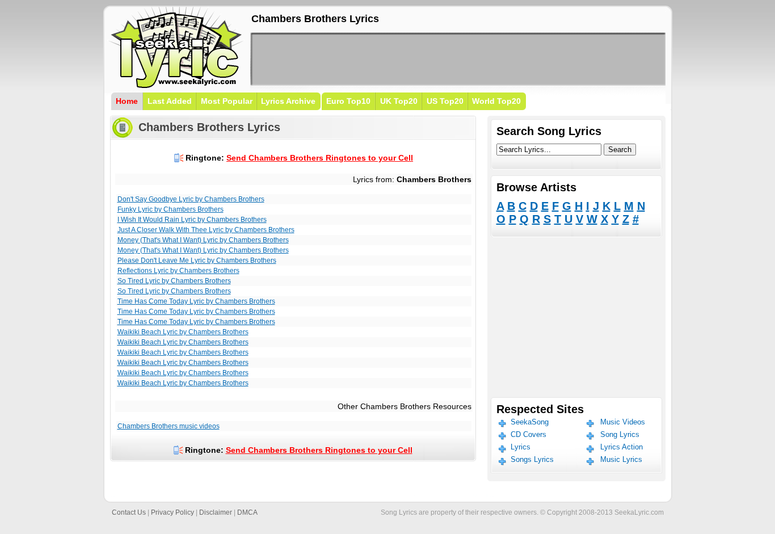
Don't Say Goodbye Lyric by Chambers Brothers (190, 199)
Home (127, 101)
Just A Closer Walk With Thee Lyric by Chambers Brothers (205, 230)
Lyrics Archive (288, 101)
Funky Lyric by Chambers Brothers (170, 209)
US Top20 (445, 101)
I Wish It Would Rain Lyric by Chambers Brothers (192, 220)
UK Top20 (399, 101)
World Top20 (496, 101)
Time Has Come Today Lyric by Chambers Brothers (196, 301)
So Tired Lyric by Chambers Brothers (174, 281)
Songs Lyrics (532, 459)
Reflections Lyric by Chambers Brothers (178, 271)
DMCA (247, 512)
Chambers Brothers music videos (168, 426)
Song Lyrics (619, 434)
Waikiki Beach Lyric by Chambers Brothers (182, 332)
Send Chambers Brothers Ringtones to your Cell (319, 157)
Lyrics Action (621, 447)
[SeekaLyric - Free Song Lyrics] (176, 86)
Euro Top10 (348, 101)
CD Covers (528, 434)
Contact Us (129, 512)
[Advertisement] (457, 59)
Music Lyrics (621, 459)
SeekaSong (530, 422)
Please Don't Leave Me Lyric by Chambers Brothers (196, 260)
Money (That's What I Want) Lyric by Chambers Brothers (203, 240)
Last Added (170, 101)
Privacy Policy (172, 512)
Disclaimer (215, 512)
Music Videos (622, 422)
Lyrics (520, 447)
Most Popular (226, 101)
